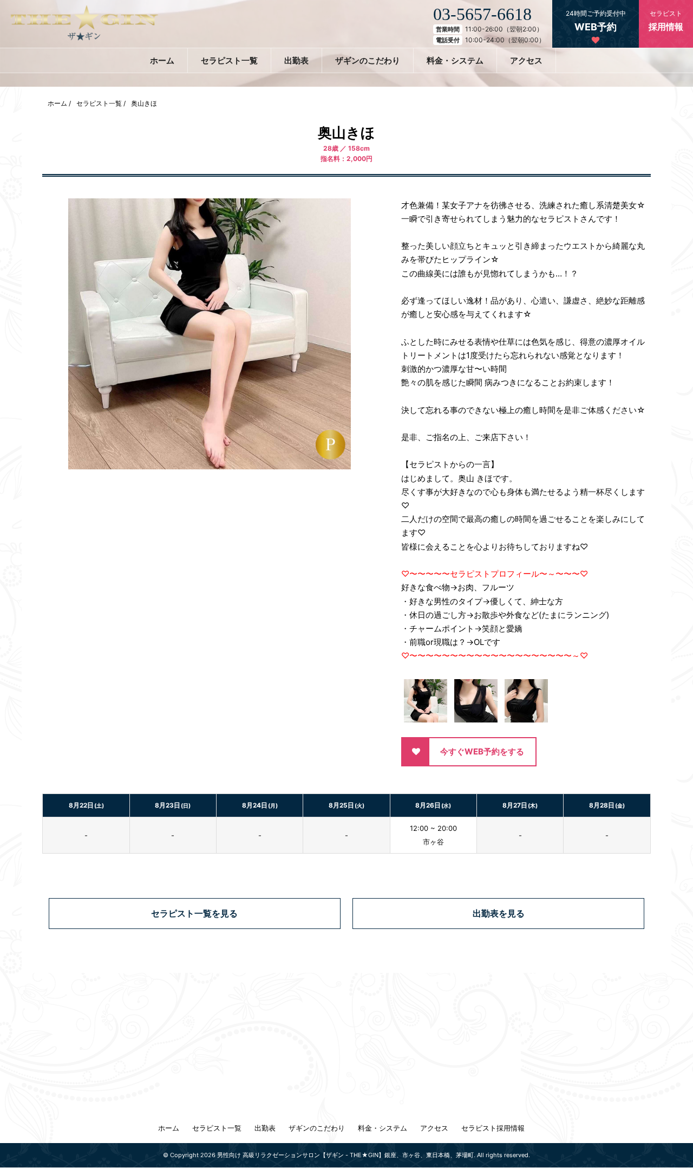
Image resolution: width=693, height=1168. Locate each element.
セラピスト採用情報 (493, 1128)
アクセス (526, 60)
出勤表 (296, 60)
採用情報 (666, 20)
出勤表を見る (499, 913)
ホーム (162, 60)
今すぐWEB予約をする (482, 751)
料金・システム (455, 60)
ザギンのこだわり (367, 60)
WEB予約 (596, 21)
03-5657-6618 (482, 14)
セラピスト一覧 (229, 60)
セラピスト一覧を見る (194, 913)
